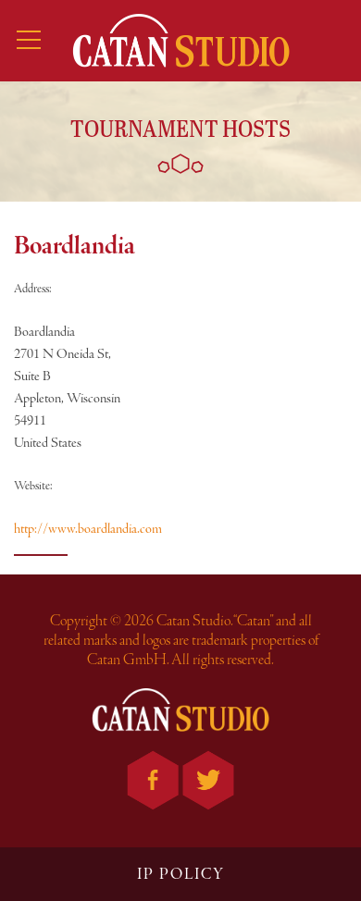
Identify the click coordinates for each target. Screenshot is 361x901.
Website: (33, 486)
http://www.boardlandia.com (88, 529)
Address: (33, 289)
